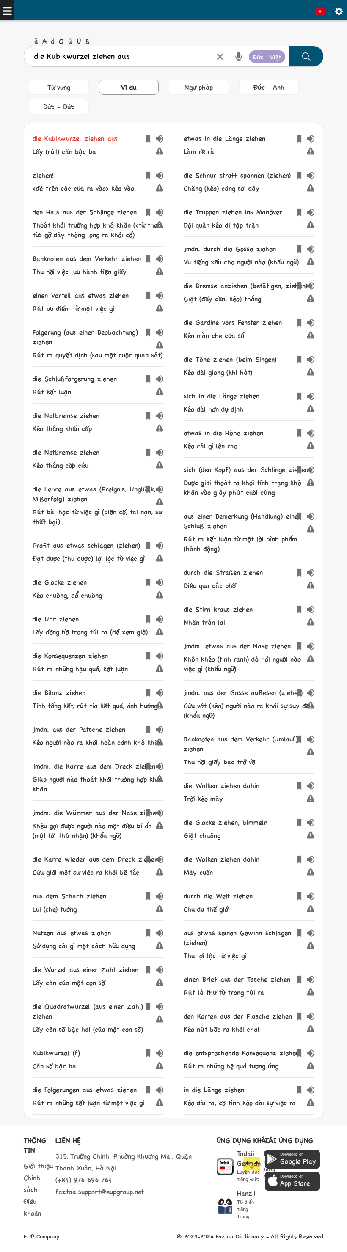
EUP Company (42, 1236)
